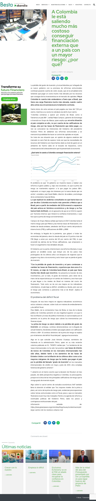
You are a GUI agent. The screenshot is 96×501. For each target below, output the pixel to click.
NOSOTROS (78, 4)
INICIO (38, 4)
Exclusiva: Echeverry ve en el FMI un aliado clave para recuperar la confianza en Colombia (59, 474)
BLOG (70, 4)
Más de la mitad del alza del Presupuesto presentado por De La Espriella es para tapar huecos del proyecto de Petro (82, 476)
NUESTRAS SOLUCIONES (58, 4)
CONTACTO (87, 4)
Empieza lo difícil (36, 467)
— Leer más (8, 475)
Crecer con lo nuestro (11, 468)
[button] (94, 5)
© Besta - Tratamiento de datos (85, 497)
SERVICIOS (45, 4)
